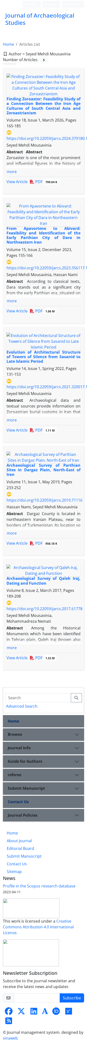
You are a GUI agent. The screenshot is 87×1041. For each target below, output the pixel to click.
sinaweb (10, 1038)
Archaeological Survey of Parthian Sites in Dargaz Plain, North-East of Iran (43, 470)
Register (50, 4)
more (12, 171)
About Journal (19, 840)
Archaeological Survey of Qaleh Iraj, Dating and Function (43, 581)
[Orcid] (56, 1012)
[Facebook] (8, 1012)
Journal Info (19, 747)
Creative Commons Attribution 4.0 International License (38, 926)
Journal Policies (22, 815)
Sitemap (14, 871)
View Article (17, 181)
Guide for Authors (25, 761)
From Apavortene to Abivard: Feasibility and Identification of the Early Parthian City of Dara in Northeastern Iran (43, 235)
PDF (45, 181)
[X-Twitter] (21, 1012)
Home (8, 44)
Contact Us (18, 801)
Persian (74, 4)
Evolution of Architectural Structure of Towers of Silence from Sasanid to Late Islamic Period (43, 356)
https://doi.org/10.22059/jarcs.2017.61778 (44, 608)
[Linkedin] (34, 1012)
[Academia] (45, 1012)
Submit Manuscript (26, 788)
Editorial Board (20, 848)
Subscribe (72, 998)
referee (14, 774)
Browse (15, 734)
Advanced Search (21, 706)
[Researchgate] (68, 1012)
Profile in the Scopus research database (39, 886)
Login (32, 4)
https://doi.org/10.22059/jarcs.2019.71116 (44, 500)
